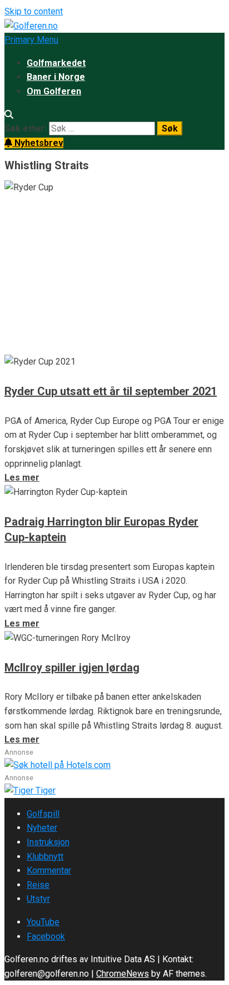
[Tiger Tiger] (30, 790)
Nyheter (42, 827)
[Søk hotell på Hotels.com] (57, 765)
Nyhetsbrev (37, 143)
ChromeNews (122, 973)
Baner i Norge (56, 77)
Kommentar (49, 870)
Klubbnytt (45, 856)
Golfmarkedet (56, 63)
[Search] (8, 114)
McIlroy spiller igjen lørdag (72, 667)
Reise (38, 885)
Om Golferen (54, 91)
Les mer (21, 347)
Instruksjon (48, 842)
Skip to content (33, 11)
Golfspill (43, 814)
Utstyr (38, 898)
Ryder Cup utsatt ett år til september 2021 (110, 391)
